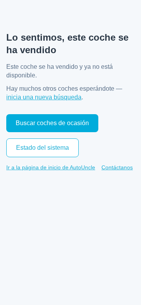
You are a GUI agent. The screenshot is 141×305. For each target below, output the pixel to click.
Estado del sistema (42, 147)
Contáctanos (117, 167)
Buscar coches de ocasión (52, 123)
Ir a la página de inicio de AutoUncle (50, 167)
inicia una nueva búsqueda (43, 97)
